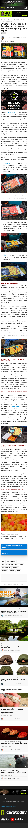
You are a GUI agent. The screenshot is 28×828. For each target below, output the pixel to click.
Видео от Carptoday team (11, 608)
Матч (5, 255)
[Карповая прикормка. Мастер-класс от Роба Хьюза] (14, 761)
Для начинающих (7, 564)
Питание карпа (18, 19)
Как (16, 564)
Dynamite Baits (6, 19)
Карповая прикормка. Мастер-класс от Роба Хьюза (13, 771)
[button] (2, 7)
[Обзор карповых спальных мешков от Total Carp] (14, 664)
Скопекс (6, 163)
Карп (21, 564)
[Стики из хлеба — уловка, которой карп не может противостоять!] (14, 700)
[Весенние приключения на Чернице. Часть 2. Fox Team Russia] (14, 596)
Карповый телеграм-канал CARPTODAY (12, 546)
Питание (4, 570)
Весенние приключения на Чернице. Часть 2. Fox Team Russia (13, 611)
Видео (2, 608)
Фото (18, 570)
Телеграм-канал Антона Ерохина (11, 552)
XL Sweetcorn (16, 406)
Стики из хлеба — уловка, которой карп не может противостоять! (12, 711)
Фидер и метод (6, 21)
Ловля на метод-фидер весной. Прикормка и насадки (14, 743)
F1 (4, 222)
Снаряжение (13, 677)
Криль (5, 196)
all (3, 561)
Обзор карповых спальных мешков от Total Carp (14, 680)
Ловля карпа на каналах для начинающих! (10, 646)
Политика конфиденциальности (8, 806)
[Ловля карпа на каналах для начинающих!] (14, 630)
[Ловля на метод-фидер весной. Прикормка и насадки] (14, 733)
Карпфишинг (6, 567)
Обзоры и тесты (5, 677)
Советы (12, 570)
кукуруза (11, 112)
